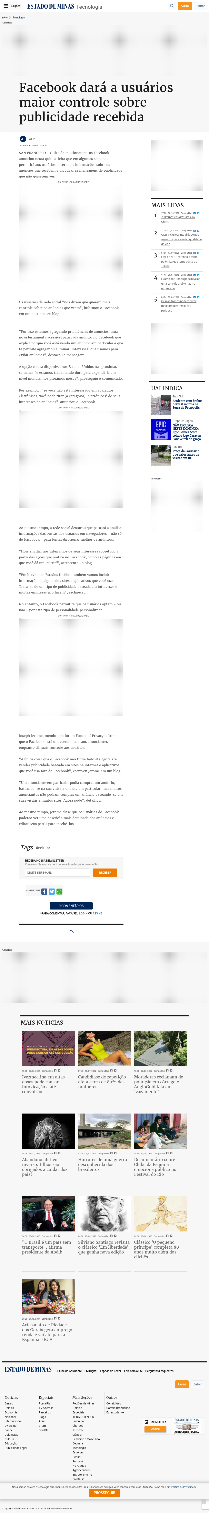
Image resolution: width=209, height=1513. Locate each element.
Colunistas (11, 1434)
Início (5, 17)
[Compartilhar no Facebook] (44, 892)
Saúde (9, 1430)
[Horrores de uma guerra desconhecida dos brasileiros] (104, 1131)
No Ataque (79, 1466)
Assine (185, 6)
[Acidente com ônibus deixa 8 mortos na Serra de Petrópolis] (161, 405)
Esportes (78, 1452)
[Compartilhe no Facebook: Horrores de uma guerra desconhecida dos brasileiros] (111, 1153)
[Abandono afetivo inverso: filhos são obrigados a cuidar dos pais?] (48, 1131)
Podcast (77, 1461)
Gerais (9, 1403)
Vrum (42, 1426)
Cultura (9, 1439)
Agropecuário (81, 1470)
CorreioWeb (113, 1403)
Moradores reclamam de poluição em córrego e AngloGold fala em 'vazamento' (158, 1084)
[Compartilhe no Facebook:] (55, 1236)
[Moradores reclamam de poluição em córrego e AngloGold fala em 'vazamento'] (160, 1048)
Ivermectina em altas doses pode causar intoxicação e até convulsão (43, 1084)
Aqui (41, 1421)
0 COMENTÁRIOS (71, 906)
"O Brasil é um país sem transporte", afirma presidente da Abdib (46, 1247)
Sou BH (43, 1430)
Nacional (10, 1417)
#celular (43, 848)
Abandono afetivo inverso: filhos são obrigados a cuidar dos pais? (44, 1167)
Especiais (78, 1412)
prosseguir (104, 1492)
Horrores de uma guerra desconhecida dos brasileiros (102, 1164)
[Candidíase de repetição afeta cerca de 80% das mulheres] (104, 1048)
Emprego (78, 1421)
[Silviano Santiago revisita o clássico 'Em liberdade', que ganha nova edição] (104, 1213)
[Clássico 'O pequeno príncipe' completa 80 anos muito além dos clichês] (160, 1213)
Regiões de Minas (83, 1403)
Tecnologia (89, 7)
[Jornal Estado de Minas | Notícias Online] (50, 6)
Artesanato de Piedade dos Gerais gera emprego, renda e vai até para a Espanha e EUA (48, 1332)
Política (9, 1408)
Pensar (76, 1457)
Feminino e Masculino (86, 1439)
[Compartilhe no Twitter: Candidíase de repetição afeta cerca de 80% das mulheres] (115, 1071)
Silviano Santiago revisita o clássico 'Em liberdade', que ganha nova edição (104, 1247)
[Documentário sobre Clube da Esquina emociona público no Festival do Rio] (160, 1131)
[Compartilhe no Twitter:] (58, 1236)
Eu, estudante (115, 1412)
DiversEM (11, 1426)
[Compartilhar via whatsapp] (59, 892)
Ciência (77, 1434)
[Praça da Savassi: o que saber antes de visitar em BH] (161, 455)
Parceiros (45, 1412)
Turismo (77, 1430)
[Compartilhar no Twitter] (52, 892)
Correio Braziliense (118, 1408)
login (83, 913)
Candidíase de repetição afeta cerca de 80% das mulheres (102, 1081)
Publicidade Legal (16, 1448)
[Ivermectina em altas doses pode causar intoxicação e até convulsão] (48, 1048)
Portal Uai (45, 1403)
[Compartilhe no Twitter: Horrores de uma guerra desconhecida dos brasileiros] (115, 1153)
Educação (11, 1443)
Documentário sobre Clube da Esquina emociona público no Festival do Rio (155, 1167)
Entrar (201, 6)
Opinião (77, 1408)
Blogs (42, 1417)
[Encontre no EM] (172, 6)
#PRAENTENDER (83, 1417)
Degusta (77, 1443)
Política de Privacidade (183, 1487)
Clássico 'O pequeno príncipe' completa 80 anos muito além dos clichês (156, 1249)
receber (105, 872)
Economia (11, 1412)
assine (97, 913)
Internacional (13, 1421)
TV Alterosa (46, 1408)
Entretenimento (82, 1474)
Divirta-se (78, 1479)
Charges (77, 1426)
